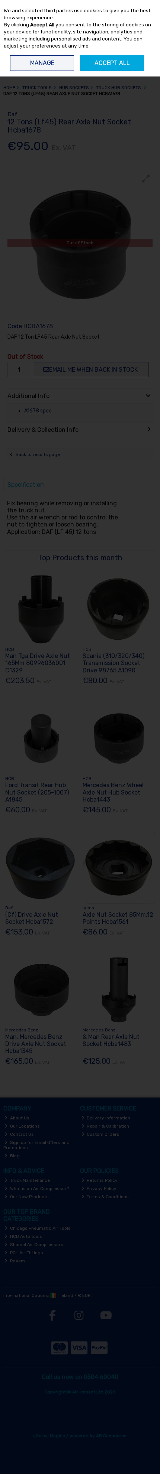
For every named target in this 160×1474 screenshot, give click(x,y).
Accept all (112, 62)
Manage (42, 62)
